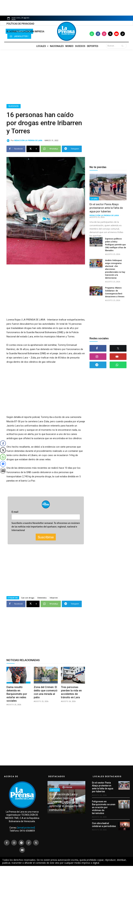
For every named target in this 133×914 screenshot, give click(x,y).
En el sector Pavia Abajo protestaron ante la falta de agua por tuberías (106, 208)
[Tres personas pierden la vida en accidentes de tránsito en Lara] (73, 675)
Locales (94, 198)
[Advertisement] (66, 77)
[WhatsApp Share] (3, 457)
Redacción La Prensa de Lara (28, 140)
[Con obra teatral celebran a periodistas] (124, 826)
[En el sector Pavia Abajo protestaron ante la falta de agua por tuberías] (108, 187)
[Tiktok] (122, 33)
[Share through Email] (3, 471)
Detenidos (42, 597)
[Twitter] (110, 33)
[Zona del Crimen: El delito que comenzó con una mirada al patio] (46, 675)
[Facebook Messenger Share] (3, 464)
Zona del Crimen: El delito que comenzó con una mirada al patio (45, 692)
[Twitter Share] (3, 450)
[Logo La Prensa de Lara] (66, 31)
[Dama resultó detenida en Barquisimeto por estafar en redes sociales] (18, 675)
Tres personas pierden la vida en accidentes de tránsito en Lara (71, 692)
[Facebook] (98, 33)
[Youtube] (116, 33)
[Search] (123, 45)
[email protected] (26, 827)
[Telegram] (98, 365)
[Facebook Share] (3, 443)
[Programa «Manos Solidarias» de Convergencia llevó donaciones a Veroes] (96, 290)
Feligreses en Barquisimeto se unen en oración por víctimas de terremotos (103, 807)
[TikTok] (28, 842)
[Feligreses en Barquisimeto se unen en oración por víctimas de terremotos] (124, 804)
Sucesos (13, 106)
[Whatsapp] (92, 33)
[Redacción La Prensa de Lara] (8, 140)
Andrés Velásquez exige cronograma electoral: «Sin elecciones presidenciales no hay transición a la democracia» (115, 269)
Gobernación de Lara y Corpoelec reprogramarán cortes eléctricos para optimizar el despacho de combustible (65, 802)
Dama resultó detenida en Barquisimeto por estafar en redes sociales (16, 694)
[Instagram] (104, 33)
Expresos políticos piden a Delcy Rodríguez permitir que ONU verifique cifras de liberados (115, 245)
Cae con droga (27, 597)
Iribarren (54, 597)
